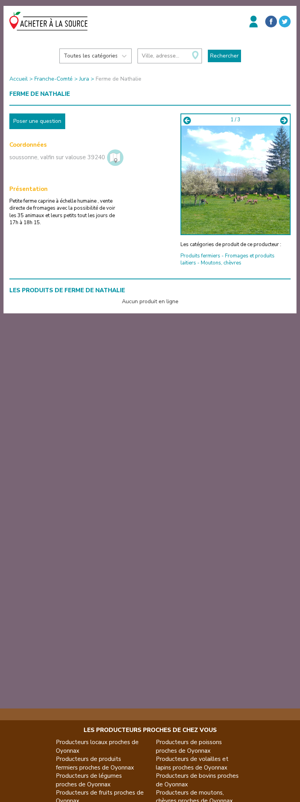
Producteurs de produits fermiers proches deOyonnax (95, 763)
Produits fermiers (200, 255)
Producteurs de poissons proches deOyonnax (189, 746)
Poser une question (37, 121)
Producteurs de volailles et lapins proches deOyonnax (192, 763)
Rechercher (224, 55)
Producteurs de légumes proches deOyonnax (89, 780)
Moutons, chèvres (221, 262)
